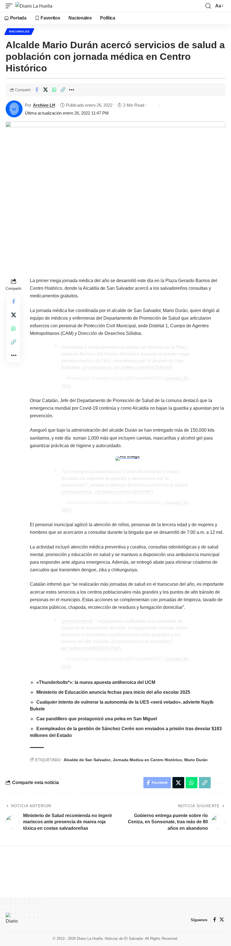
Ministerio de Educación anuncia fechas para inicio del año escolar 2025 (113, 692)
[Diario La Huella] (33, 6)
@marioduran (97, 367)
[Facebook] (214, 919)
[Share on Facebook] (37, 89)
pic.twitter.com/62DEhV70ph (91, 648)
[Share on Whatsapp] (54, 89)
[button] (10, 6)
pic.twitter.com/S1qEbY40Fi (124, 492)
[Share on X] (45, 89)
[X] (221, 919)
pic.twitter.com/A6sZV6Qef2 (143, 367)
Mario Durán (196, 760)
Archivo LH (44, 105)
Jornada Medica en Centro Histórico (147, 760)
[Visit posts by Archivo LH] (14, 108)
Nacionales (19, 31)
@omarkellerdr (76, 492)
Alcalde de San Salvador (87, 760)
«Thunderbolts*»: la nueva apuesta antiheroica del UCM (95, 682)
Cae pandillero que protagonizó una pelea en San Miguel (96, 718)
